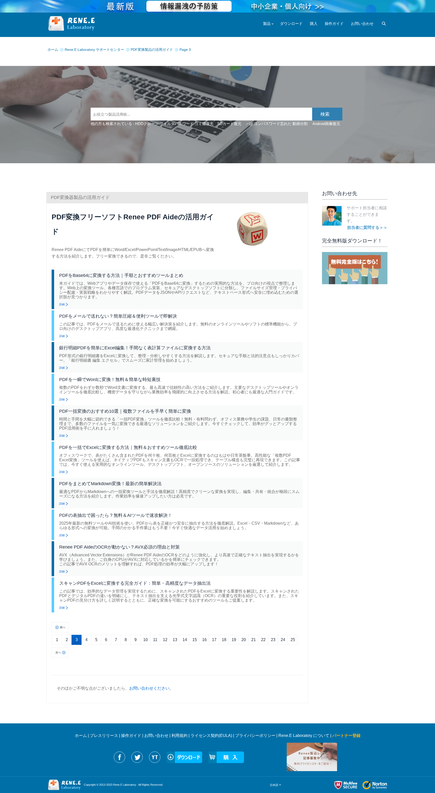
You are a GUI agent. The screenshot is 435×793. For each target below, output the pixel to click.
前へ (62, 627)
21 (253, 640)
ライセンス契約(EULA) (211, 735)
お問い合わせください (149, 688)
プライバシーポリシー (255, 735)
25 (293, 640)
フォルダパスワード (177, 123)
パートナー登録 (346, 735)
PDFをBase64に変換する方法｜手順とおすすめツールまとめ (121, 275)
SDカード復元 (229, 123)
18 (224, 640)
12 (165, 640)
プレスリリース (104, 735)
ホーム (81, 735)
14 (185, 640)
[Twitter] (137, 757)
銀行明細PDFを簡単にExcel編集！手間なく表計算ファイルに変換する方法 (135, 347)
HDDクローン (147, 123)
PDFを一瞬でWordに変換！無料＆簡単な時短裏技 (110, 379)
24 (283, 640)
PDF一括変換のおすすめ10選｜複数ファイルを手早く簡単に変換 (125, 411)
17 (214, 640)
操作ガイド (131, 735)
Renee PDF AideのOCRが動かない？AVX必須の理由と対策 (119, 547)
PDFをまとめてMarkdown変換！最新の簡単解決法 (110, 483)
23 (273, 640)
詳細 (62, 304)
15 (194, 640)
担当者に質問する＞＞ (367, 227)
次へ (58, 652)
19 (234, 640)
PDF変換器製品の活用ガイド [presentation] (80, 197)
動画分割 (300, 123)
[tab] (177, 197)
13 (175, 640)
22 (263, 640)
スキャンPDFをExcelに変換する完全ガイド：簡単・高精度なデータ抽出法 (135, 583)
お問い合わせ (156, 735)
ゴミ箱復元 (204, 123)
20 (243, 640)
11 (155, 640)
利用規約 (179, 735)
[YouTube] (154, 757)
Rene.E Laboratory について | (305, 735)
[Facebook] (119, 757)
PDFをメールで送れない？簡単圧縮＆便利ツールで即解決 (118, 316)
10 (145, 640)
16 (204, 640)
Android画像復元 (326, 123)
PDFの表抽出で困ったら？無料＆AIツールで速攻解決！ (115, 515)
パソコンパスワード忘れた (269, 123)
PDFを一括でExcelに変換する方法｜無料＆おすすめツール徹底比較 (128, 447)
